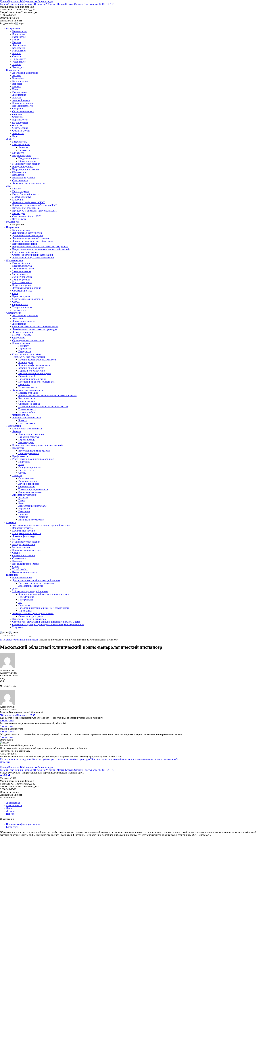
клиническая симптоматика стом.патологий (35, 326)
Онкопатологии (26, 401)
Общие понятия (26, 486)
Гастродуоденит (20, 191)
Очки (15, 293)
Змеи (21, 503)
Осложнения (19, 558)
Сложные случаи (21, 130)
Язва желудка (19, 219)
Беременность (19, 141)
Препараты (18, 448)
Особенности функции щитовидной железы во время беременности (48, 624)
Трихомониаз (19, 59)
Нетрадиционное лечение (25, 169)
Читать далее (6, 720)
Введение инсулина (28, 158)
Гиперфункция (26, 597)
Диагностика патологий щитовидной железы (36, 580)
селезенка (17, 125)
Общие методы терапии (30, 616)
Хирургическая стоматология (27, 390)
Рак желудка (18, 213)
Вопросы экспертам (22, 528)
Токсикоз (17, 475)
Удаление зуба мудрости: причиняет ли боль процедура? (61, 759)
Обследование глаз (22, 290)
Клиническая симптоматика (27, 428)
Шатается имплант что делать (15, 759)
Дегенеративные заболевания (27, 235)
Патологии (18, 174)
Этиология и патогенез (24, 572)
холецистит (18, 133)
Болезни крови (20, 81)
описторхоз (18, 114)
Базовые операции (28, 392)
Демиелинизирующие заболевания (30, 238)
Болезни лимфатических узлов (34, 365)
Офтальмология (14, 260)
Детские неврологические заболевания (32, 241)
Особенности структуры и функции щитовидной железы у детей (46, 621)
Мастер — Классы (21, 334)
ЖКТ (9, 186)
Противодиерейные (28, 453)
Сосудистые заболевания (25, 252)
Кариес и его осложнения (31, 370)
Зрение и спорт (20, 274)
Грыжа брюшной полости (25, 194)
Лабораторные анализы (30, 586)
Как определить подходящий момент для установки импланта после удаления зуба (134, 759)
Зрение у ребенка (21, 279)
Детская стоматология (23, 321)
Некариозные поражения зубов (34, 373)
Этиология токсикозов (30, 492)
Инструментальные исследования (36, 583)
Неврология (12, 227)
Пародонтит (24, 348)
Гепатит (16, 86)
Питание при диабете (23, 177)
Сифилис (17, 56)
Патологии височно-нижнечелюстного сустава (43, 406)
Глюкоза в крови (21, 144)
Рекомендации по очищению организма (33, 459)
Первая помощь (26, 439)
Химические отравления (31, 519)
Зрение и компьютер (23, 268)
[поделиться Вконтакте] (1, 775)
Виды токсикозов (27, 481)
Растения (23, 517)
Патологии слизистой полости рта (36, 381)
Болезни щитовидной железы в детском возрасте (43, 594)
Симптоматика (20, 128)
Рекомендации (26, 442)
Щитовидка (12, 574)
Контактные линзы (22, 282)
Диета (15, 588)
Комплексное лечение (23, 530)
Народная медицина (22, 103)
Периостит (24, 384)
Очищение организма (29, 467)
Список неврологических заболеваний (32, 254)
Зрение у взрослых (22, 277)
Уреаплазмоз (18, 61)
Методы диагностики (23, 544)
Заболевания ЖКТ (21, 197)
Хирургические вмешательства (28, 183)
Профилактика (20, 456)
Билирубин (18, 78)
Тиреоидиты (25, 610)
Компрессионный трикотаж (26, 533)
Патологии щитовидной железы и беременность (43, 608)
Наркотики (24, 508)
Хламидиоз (18, 67)
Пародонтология (21, 343)
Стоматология (13, 312)
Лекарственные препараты (32, 506)
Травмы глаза (19, 310)
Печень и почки (26, 470)
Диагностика (19, 45)
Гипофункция (25, 599)
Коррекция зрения (21, 285)
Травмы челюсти (27, 409)
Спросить (5, 762)
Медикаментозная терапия (26, 163)
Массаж (16, 539)
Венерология (13, 28)
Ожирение (17, 108)
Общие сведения (27, 161)
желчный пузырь (21, 100)
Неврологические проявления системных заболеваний (41, 249)
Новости (16, 53)
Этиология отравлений (24, 494)
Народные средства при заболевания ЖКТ (34, 205)
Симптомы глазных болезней (27, 299)
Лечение (16, 431)
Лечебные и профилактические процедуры (34, 329)
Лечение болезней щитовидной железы (33, 613)
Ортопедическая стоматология (28, 340)
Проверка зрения (21, 296)
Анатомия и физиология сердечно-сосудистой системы (41, 525)
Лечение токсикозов (29, 483)
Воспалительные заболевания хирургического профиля (47, 395)
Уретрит (16, 64)
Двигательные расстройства (27, 232)
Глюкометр (18, 152)
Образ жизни (19, 172)
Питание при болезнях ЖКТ (27, 208)
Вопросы (17, 83)
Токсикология (13, 426)
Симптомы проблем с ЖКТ (26, 216)
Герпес (15, 39)
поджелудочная (20, 122)
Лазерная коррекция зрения (26, 288)
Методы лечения (21, 547)
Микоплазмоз (19, 50)
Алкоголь (23, 497)
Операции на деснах (29, 403)
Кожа (21, 464)
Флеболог (11, 522)
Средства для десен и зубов (26, 354)
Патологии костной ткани (32, 379)
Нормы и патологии (22, 106)
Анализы (23, 147)
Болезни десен (25, 362)
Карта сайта (12, 827)
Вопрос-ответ (19, 34)
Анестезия (17, 318)
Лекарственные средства (31, 434)
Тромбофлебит (20, 569)
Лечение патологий (22, 332)
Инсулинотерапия (21, 155)
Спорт (15, 566)
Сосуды (16, 301)
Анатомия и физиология (25, 72)
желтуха (16, 97)
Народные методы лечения (26, 550)
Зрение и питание (21, 271)
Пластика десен (26, 423)
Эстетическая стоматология (26, 417)
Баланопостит (19, 31)
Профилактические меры (25, 563)
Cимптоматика (26, 478)
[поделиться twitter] (34, 715)
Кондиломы (18, 48)
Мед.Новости (13, 221)
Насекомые (24, 511)
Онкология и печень (23, 111)
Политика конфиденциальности (23, 824)
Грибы (21, 500)
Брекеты (22, 420)
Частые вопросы (20, 414)
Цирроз (16, 136)
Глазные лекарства (22, 266)
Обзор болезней (26, 376)
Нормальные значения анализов (29, 619)
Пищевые (23, 514)
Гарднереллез (19, 37)
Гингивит (23, 346)
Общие (16, 552)
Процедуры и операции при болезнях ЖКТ (35, 210)
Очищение (17, 117)
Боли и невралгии (21, 230)
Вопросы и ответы (22, 577)
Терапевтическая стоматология (28, 357)
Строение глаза (20, 304)
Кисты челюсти (26, 398)
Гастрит (16, 188)
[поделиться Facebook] (29, 715)
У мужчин (17, 627)
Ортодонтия (18, 337)
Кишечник (17, 199)
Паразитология (20, 119)
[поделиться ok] (31, 715)
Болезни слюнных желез (31, 368)
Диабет (10, 139)
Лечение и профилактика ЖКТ (28, 202)
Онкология (24, 605)
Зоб (20, 602)
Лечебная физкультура (24, 536)
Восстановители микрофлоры (34, 450)
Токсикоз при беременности (33, 489)
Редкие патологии (27, 387)
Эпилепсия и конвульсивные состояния (33, 257)
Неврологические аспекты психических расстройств (40, 246)
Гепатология (12, 70)
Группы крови (19, 92)
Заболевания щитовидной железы (30, 591)
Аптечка (16, 75)
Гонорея (16, 42)
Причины (17, 561)
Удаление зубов (26, 412)
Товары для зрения (22, 307)
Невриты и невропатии (24, 243)
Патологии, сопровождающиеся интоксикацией (37, 445)
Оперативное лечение (23, 555)
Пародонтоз (24, 351)
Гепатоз (16, 89)
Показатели (24, 150)
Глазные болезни (21, 263)
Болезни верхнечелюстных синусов (37, 359)
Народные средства (28, 437)
